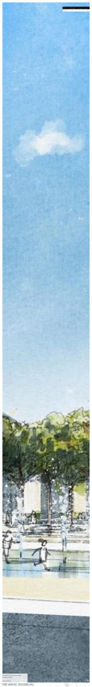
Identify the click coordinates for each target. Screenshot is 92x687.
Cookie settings (6, 681)
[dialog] (14, 679)
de (86, 1)
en (88, 1)
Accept (23, 681)
